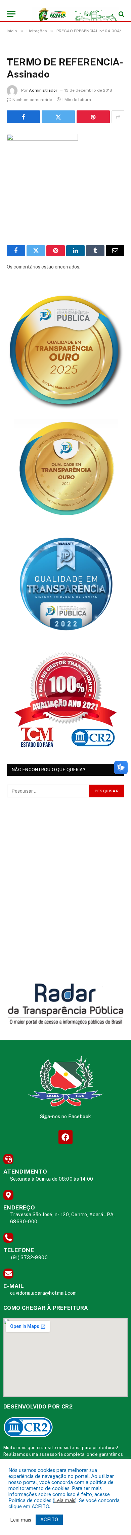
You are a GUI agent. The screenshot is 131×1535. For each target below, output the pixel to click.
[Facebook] (65, 1137)
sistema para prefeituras (90, 1447)
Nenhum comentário (32, 99)
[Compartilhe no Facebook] (23, 116)
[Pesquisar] (120, 13)
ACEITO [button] (49, 1519)
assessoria (51, 1454)
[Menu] (11, 13)
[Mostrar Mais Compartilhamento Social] (118, 116)
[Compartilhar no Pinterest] (93, 116)
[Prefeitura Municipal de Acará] (69, 14)
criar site (46, 1447)
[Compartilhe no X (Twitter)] (58, 116)
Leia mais (64, 1500)
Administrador (43, 90)
